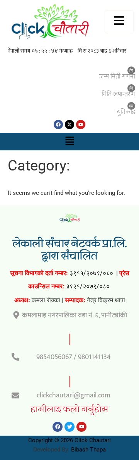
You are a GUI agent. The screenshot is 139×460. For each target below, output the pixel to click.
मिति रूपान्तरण (118, 94)
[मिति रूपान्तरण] (131, 88)
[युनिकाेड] (131, 106)
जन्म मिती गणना (117, 76)
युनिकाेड (126, 112)
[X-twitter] (69, 124)
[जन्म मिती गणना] (131, 70)
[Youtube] (80, 124)
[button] (69, 141)
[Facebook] (58, 124)
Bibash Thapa (88, 449)
